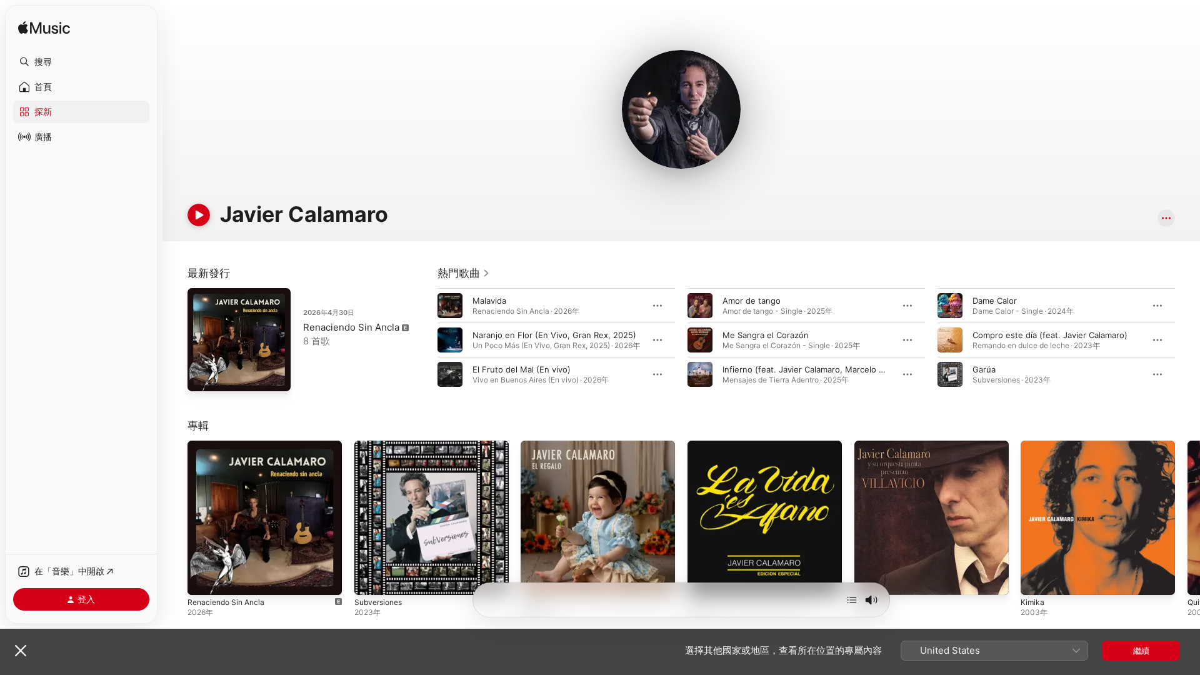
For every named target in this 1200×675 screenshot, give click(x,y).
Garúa (984, 369)
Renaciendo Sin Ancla (351, 327)
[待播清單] (851, 600)
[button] (81, 61)
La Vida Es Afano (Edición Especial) (756, 446)
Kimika (1033, 446)
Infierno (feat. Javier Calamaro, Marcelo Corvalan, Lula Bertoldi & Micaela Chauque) (884, 369)
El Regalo (538, 446)
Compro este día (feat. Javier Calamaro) (1050, 335)
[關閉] (20, 650)
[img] (44, 28)
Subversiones (381, 446)
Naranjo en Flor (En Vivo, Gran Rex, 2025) (554, 335)
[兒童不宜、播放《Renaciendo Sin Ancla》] (203, 579)
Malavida (489, 301)
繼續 (1141, 651)
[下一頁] (1187, 340)
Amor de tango (751, 301)
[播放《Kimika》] (1036, 579)
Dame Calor (994, 301)
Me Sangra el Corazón (765, 335)
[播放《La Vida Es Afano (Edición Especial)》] (703, 579)
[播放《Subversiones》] (370, 579)
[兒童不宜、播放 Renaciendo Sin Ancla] (203, 375)
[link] (464, 273)
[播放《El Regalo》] (536, 579)
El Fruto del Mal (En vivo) (521, 369)
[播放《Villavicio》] (870, 579)
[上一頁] (425, 340)
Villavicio (871, 446)
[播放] (199, 215)
